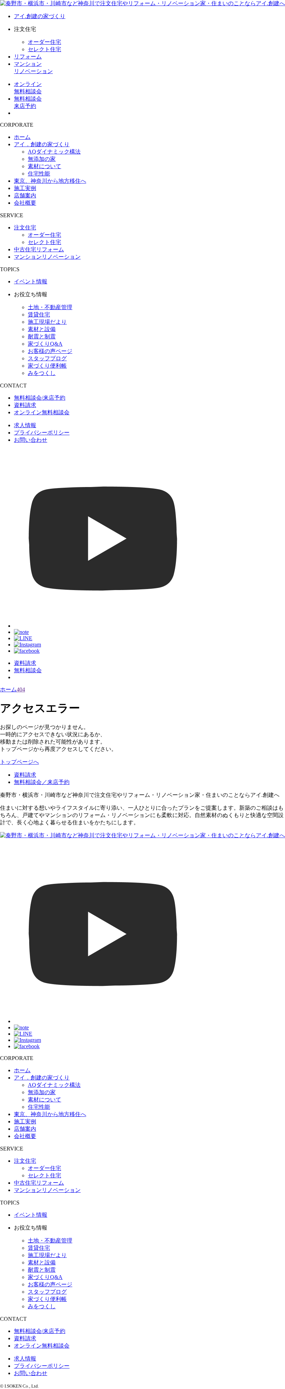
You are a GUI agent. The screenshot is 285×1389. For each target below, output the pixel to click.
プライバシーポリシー (42, 432)
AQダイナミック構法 (54, 152)
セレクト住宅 (44, 49)
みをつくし (42, 373)
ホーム (22, 137)
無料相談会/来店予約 (39, 398)
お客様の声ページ (50, 351)
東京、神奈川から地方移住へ (50, 181)
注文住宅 (25, 227)
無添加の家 (42, 159)
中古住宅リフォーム (39, 249)
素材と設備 (42, 329)
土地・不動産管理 (50, 307)
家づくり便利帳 (47, 366)
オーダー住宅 (44, 42)
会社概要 (25, 203)
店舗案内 (25, 195)
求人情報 (25, 425)
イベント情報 (30, 281)
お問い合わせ (30, 440)
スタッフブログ (47, 358)
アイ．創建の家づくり (42, 144)
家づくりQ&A (45, 344)
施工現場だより (47, 322)
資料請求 (25, 405)
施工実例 (25, 188)
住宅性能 (39, 173)
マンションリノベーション (47, 257)
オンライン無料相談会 (42, 412)
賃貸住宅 (39, 314)
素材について (44, 166)
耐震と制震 (42, 336)
